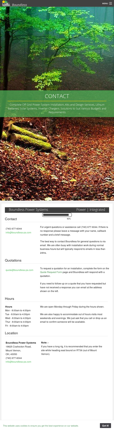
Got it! (105, 425)
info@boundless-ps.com (18, 232)
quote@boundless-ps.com (19, 270)
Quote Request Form (51, 272)
